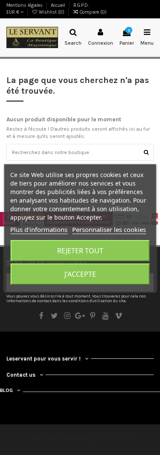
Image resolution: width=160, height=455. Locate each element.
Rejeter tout (80, 250)
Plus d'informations (38, 229)
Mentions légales (25, 5)
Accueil (59, 5)
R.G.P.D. (81, 5)
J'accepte (80, 274)
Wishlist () (52, 12)
